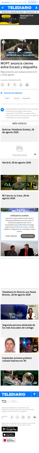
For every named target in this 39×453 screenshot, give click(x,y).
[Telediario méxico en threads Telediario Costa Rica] (29, 417)
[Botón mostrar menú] (3, 8)
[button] (2, 84)
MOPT (7, 98)
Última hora (6, 12)
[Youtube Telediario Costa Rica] (34, 417)
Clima (15, 2)
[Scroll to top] (34, 394)
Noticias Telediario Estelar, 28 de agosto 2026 (18, 131)
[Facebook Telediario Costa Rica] (12, 417)
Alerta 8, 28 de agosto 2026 (16, 162)
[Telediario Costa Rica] (20, 7)
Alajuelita (26, 98)
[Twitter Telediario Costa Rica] (17, 417)
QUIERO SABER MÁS (11, 236)
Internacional (29, 12)
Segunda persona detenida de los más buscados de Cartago (18, 326)
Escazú (16, 98)
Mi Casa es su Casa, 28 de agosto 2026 (15, 197)
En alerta (21, 12)
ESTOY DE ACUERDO (28, 236)
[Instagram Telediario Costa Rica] (23, 417)
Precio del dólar (23, 2)
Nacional (14, 12)
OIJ (12, 2)
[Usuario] (36, 7)
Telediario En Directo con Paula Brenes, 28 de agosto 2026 (19, 293)
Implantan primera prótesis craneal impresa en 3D (17, 359)
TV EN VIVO (33, 2)
